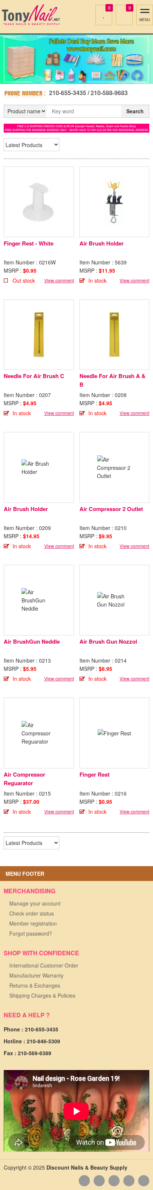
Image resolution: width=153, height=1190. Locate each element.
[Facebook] (84, 1180)
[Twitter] (128, 1180)
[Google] (114, 1180)
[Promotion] (76, 127)
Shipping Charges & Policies (42, 995)
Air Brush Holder (101, 243)
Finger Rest (94, 774)
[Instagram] (143, 1180)
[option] (76, 59)
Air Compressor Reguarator (24, 778)
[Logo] (30, 15)
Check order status (31, 913)
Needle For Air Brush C (34, 376)
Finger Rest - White (28, 243)
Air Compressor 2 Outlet (111, 509)
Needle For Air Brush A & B (112, 380)
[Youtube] (99, 1180)
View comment (59, 280)
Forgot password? (30, 933)
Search (135, 111)
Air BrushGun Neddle (32, 641)
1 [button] (72, 76)
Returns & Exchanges (34, 985)
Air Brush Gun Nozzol (108, 641)
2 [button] (80, 76)
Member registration (33, 923)
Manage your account (35, 903)
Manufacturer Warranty (36, 975)
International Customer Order (43, 965)
